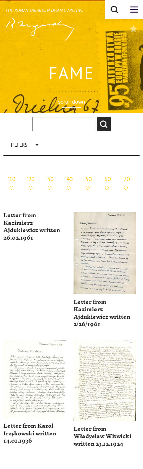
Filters (19, 145)
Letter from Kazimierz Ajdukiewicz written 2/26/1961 (102, 313)
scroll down (71, 102)
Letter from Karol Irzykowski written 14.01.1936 (29, 433)
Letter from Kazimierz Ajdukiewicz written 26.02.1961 (31, 227)
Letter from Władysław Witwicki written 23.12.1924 (102, 436)
